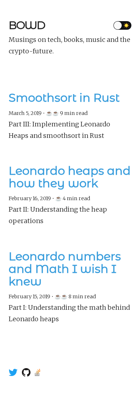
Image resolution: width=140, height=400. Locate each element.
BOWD (27, 25)
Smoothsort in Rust (64, 98)
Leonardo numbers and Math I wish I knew (65, 269)
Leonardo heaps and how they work (70, 177)
